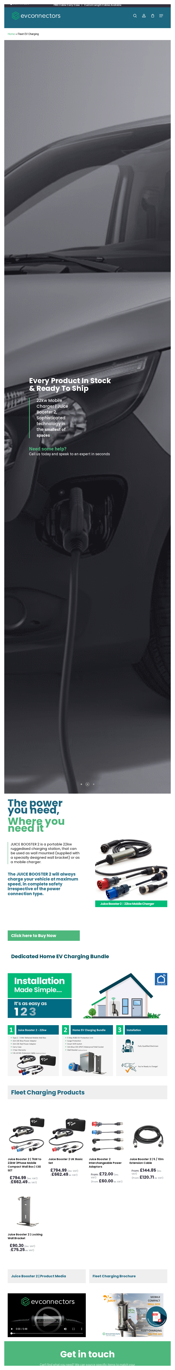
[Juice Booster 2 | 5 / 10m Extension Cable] (148, 1135)
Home (11, 34)
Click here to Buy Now (33, 935)
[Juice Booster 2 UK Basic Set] (67, 1135)
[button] (161, 16)
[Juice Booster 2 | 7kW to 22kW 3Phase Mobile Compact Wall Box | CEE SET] (26, 1135)
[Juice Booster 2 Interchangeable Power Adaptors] (107, 1135)
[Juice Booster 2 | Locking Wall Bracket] (26, 1211)
